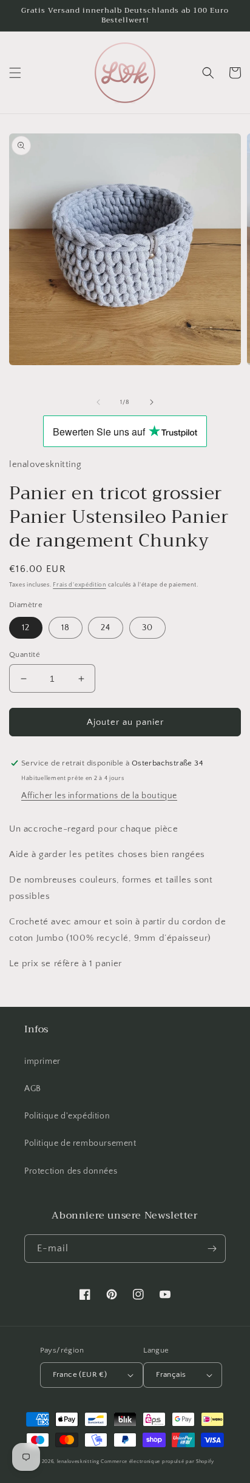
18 (65, 628)
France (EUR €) (80, 1374)
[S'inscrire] (211, 1248)
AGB (32, 1089)
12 (26, 628)
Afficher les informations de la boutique (99, 796)
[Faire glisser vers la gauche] (98, 402)
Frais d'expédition (79, 585)
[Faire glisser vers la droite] (151, 402)
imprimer (42, 1061)
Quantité (24, 654)
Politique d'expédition (67, 1116)
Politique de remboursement (80, 1143)
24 (105, 628)
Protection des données (70, 1171)
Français (171, 1374)
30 (147, 628)
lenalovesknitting (78, 1461)
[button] (15, 72)
